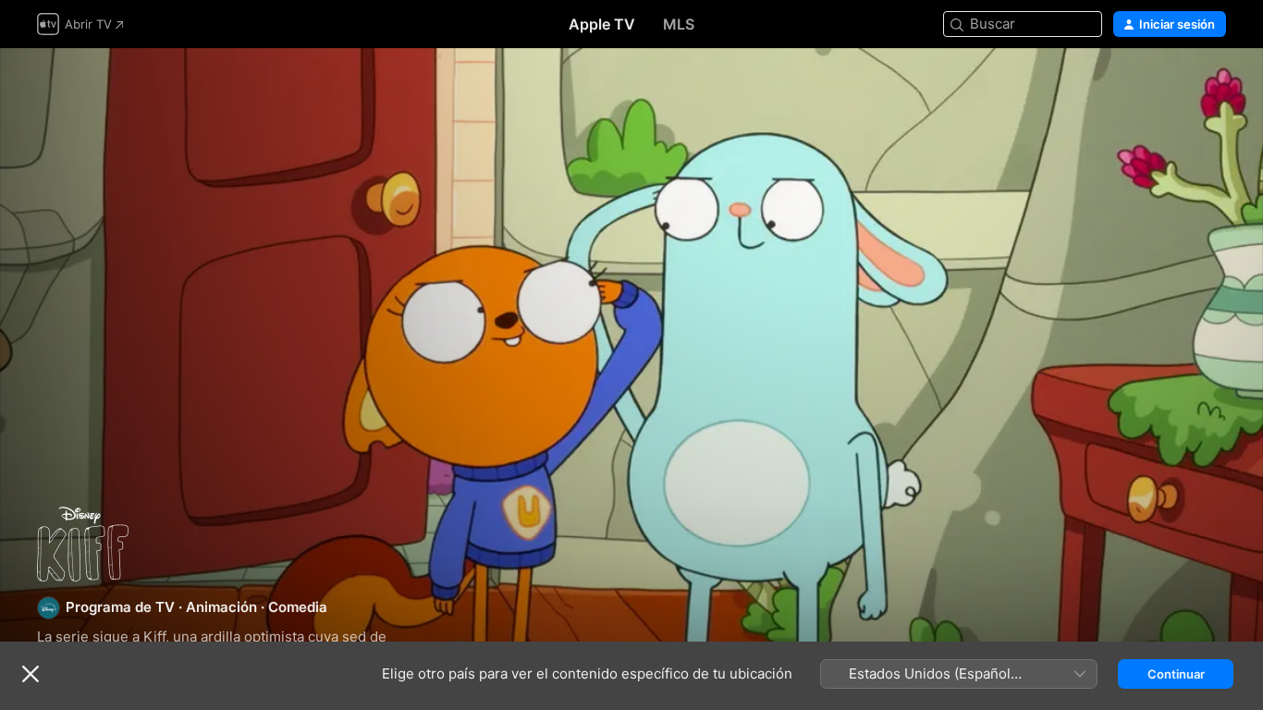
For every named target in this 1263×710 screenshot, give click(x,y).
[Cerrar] (30, 674)
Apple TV (602, 24)
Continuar (1176, 674)
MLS (678, 24)
